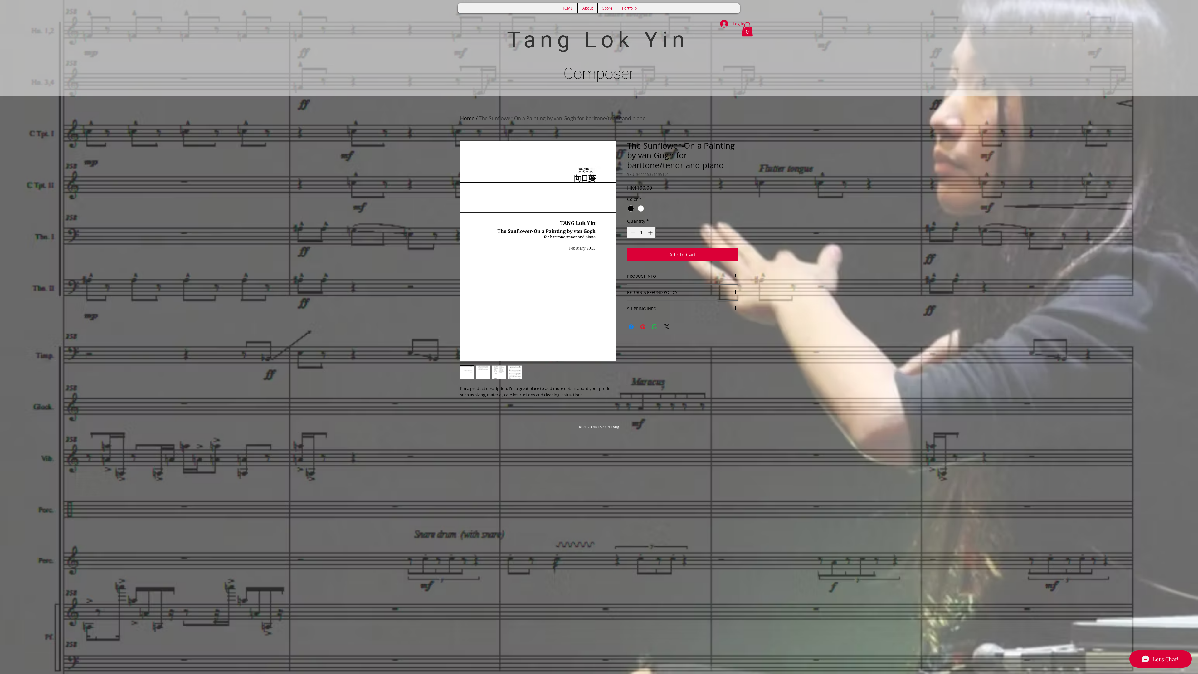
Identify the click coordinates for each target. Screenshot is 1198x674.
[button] (747, 29)
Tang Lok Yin (598, 40)
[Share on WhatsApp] (655, 326)
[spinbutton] (641, 232)
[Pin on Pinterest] (643, 326)
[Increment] (651, 232)
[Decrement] (632, 232)
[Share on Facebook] (631, 326)
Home (467, 118)
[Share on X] (666, 326)
